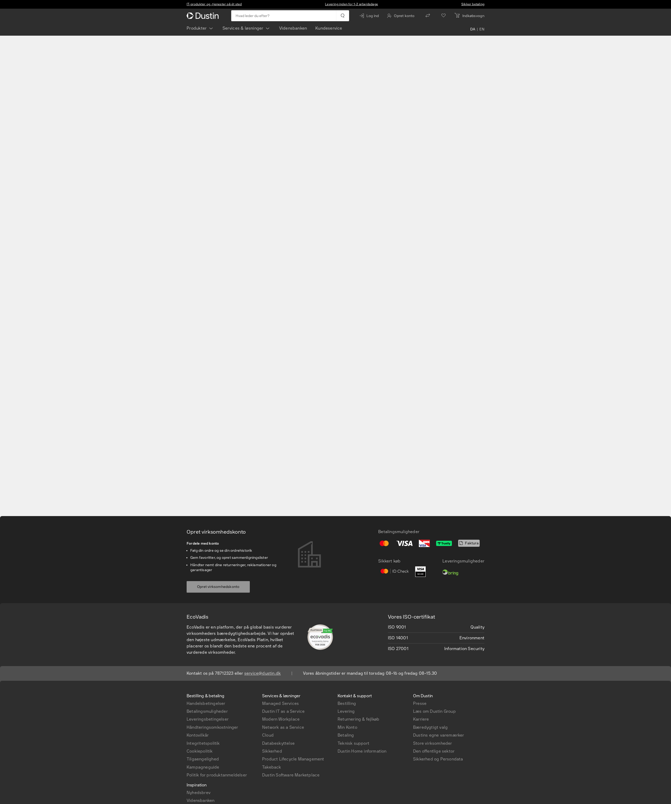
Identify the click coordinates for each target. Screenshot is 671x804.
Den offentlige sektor (433, 751)
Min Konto (347, 727)
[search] (342, 15)
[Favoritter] (443, 16)
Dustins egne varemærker (438, 735)
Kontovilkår (198, 735)
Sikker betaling (472, 4)
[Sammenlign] (427, 16)
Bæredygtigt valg (430, 727)
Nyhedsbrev (198, 792)
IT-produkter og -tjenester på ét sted (214, 4)
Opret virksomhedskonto (218, 587)
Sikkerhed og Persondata (438, 759)
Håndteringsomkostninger (212, 727)
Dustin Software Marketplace (291, 775)
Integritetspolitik (203, 743)
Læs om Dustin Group (434, 711)
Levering (346, 711)
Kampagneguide (203, 767)
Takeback (271, 767)
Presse (419, 703)
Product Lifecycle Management (293, 759)
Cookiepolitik (200, 751)
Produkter (197, 28)
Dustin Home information (362, 751)
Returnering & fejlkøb (358, 719)
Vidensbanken (293, 28)
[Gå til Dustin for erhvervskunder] (204, 16)
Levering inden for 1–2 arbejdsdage (351, 4)
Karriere (421, 719)
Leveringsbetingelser (208, 719)
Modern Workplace (281, 719)
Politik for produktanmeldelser (217, 775)
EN (481, 29)
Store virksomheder (432, 743)
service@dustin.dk (262, 673)
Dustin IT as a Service (283, 711)
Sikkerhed (272, 751)
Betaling (346, 735)
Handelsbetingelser (206, 703)
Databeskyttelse (278, 743)
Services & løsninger (243, 28)
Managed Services (280, 703)
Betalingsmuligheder (207, 711)
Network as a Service (283, 727)
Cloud (268, 735)
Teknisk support (353, 743)
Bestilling (347, 703)
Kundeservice (328, 28)
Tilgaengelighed (203, 759)
